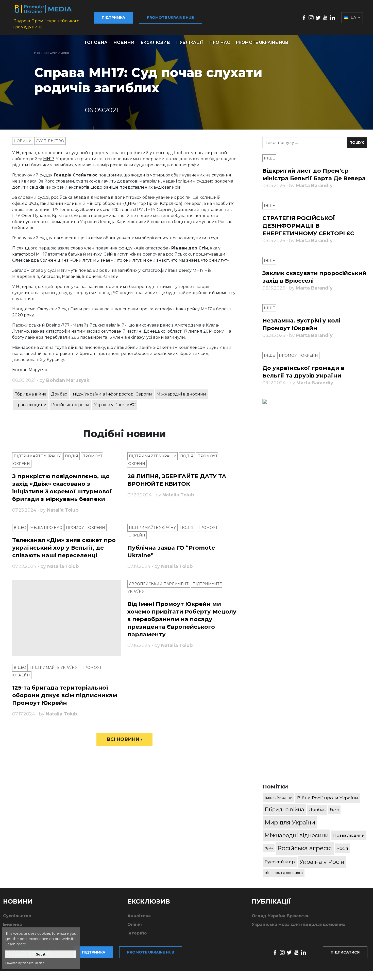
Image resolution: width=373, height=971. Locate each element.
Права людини (30, 404)
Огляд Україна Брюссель (281, 915)
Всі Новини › (124, 739)
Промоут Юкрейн (85, 527)
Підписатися (345, 952)
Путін (269, 848)
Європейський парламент (159, 584)
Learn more (15, 944)
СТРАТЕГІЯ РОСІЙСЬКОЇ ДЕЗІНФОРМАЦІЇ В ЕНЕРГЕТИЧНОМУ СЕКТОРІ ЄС (308, 226)
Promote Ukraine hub (170, 17)
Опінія (134, 924)
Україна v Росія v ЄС (114, 404)
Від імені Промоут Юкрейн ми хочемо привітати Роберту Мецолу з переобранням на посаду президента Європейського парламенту (181, 619)
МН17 (48, 158)
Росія (342, 848)
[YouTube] (325, 17)
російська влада (68, 197)
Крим (334, 809)
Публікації (189, 42)
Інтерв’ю (137, 933)
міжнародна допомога (284, 873)
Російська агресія (70, 404)
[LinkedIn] (332, 17)
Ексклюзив (155, 42)
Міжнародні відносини (181, 394)
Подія (71, 456)
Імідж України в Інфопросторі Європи (112, 394)
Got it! (41, 954)
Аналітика (139, 915)
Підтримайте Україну (37, 456)
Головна (96, 42)
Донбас (59, 394)
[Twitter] (318, 17)
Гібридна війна (30, 394)
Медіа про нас (46, 527)
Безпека (12, 924)
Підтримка (113, 17)
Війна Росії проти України (327, 797)
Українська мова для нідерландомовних (298, 924)
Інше (269, 158)
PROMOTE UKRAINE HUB (262, 42)
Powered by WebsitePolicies (24, 963)
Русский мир (280, 861)
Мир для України (290, 822)
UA (353, 17)
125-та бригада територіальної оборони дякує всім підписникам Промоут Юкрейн (64, 695)
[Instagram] (311, 17)
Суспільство (59, 53)
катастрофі (23, 254)
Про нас (219, 42)
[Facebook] (304, 17)
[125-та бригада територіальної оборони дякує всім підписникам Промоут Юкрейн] (66, 618)
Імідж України (279, 797)
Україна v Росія (321, 861)
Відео (20, 527)
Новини (123, 42)
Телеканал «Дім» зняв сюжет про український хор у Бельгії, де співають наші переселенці (64, 548)
